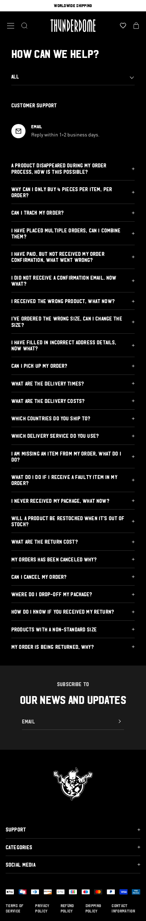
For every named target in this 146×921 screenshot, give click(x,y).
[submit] (120, 721)
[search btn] (24, 25)
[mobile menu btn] (10, 25)
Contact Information (123, 908)
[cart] (136, 25)
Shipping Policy (93, 908)
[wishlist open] (123, 25)
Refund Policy (67, 908)
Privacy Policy (42, 908)
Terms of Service (15, 908)
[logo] (73, 25)
